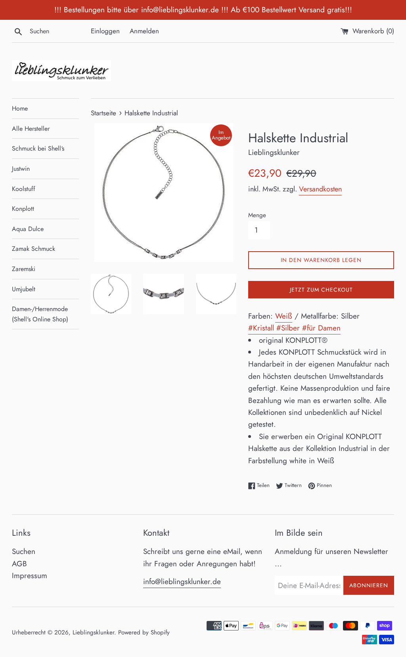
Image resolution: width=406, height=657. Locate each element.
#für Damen (321, 328)
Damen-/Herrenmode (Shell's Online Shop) (40, 314)
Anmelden (144, 31)
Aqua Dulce (28, 228)
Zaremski (23, 268)
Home (20, 108)
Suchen (23, 551)
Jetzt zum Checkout (321, 290)
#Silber (289, 328)
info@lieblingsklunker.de (182, 581)
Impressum (29, 575)
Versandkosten (320, 189)
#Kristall (262, 328)
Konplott (23, 208)
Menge (257, 215)
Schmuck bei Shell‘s (38, 148)
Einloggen (105, 31)
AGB (19, 563)
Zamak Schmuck (33, 248)
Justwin (21, 168)
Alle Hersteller (31, 128)
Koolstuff (23, 188)
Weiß (283, 316)
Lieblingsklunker (93, 632)
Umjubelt (23, 289)
